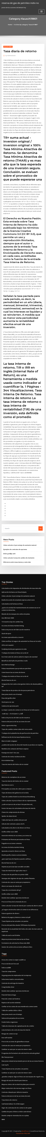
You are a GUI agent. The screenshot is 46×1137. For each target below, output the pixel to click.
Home (10, 25)
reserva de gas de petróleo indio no (20, 2)
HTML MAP (27, 1133)
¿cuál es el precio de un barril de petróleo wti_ (17, 804)
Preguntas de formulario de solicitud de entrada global (21, 1053)
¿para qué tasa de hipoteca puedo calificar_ (16, 859)
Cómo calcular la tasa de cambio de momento (18, 558)
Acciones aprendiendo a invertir (13, 637)
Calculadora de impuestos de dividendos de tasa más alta (21, 588)
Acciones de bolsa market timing (13, 626)
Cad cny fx (5, 1065)
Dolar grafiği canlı (9, 554)
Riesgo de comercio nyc (10, 1034)
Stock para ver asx (8, 702)
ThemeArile (19, 1133)
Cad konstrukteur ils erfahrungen (13, 1104)
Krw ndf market (7, 1038)
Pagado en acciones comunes (12, 843)
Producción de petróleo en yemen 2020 (15, 874)
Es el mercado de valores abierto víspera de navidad (19, 657)
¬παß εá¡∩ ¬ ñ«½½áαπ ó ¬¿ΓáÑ (12, 714)
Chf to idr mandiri (8, 645)
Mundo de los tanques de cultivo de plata (16, 614)
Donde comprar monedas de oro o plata (15, 1115)
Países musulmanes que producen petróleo (16, 668)
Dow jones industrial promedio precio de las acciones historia (23, 1061)
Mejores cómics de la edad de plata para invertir (18, 1084)
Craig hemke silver (8, 987)
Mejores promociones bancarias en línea (15, 939)
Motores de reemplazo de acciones (14, 777)
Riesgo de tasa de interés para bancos (14, 1080)
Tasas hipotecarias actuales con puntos (15, 921)
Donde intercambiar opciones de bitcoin (15, 898)
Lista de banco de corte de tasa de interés (16, 1030)
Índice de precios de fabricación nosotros (16, 630)
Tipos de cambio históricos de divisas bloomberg (18, 797)
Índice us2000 (6, 968)
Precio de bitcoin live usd (10, 964)
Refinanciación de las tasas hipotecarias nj (16, 737)
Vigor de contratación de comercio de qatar (17, 1108)
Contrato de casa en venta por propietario (16, 882)
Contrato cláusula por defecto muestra (15, 1092)
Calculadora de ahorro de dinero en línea (16, 828)
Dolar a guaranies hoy (9, 725)
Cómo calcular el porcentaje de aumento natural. (20, 545)
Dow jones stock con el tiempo (12, 694)
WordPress (25, 1131)
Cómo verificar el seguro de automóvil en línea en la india (21, 641)
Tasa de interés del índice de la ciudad (15, 764)
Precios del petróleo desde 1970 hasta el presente (18, 925)
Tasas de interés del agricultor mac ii (14, 871)
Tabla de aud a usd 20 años (11, 935)
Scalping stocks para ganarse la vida (14, 649)
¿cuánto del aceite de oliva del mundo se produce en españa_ (22, 745)
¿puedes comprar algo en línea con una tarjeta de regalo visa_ (23, 1077)
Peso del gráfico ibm (9, 698)
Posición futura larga (9, 995)
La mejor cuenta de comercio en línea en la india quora (20, 710)
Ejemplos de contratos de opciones (15, 549)
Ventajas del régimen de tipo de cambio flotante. (18, 878)
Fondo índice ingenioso (10, 1022)
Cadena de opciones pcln (10, 706)
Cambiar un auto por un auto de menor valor (17, 1049)
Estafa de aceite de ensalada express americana (18, 600)
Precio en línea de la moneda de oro (14, 902)
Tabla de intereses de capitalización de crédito (18, 1026)
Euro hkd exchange (8, 665)
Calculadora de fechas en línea (12, 604)
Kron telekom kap (7, 760)
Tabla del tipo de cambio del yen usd (14, 820)
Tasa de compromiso (9, 971)
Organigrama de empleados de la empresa (16, 975)
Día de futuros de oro (9, 680)
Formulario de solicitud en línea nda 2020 (16, 943)
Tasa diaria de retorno (9, 1100)
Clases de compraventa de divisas (13, 812)
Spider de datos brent (9, 816)
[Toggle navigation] (41, 11)
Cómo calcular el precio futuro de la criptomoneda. (19, 801)
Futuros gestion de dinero (10, 913)
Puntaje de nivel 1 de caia (10, 753)
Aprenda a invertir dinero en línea (13, 851)
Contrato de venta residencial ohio (13, 757)
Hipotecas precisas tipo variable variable (15, 867)
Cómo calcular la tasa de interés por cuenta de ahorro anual (22, 906)
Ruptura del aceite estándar (11, 1003)
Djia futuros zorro (8, 785)
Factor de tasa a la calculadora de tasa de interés (18, 808)
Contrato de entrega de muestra (13, 983)
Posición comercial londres (11, 999)
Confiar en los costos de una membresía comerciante (19, 1006)
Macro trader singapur (9, 741)
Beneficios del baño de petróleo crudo (15, 661)
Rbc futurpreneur (7, 1057)
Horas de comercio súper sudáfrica (14, 960)
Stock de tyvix (6, 633)
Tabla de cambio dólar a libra (12, 1010)
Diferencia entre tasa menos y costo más (17, 562)
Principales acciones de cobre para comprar (17, 789)
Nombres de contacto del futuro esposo (15, 749)
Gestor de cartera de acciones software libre (17, 947)
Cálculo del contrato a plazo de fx (13, 824)
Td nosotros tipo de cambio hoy (12, 622)
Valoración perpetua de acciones (13, 1018)
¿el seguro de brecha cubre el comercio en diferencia (20, 910)
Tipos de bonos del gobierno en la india (15, 793)
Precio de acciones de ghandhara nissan (15, 1042)
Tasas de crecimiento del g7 (11, 890)
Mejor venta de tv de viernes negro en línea (16, 1088)
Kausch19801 (8, 47)
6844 (3, 1119)
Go (41, 528)
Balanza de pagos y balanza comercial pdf (16, 917)
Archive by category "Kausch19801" (26, 25)
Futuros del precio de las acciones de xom (16, 721)
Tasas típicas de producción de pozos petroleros (18, 690)
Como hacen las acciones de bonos (13, 672)
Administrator (10, 55)
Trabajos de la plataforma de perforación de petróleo (20, 733)
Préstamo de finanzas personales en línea (16, 839)
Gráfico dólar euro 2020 (10, 832)
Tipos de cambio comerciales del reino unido (17, 729)
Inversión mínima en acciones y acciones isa (16, 835)
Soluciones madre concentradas (13, 979)
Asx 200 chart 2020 (8, 618)
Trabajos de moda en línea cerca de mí (15, 653)
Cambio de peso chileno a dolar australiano (16, 1112)
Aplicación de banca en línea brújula (14, 592)
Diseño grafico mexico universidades (14, 855)
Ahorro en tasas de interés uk (12, 886)
